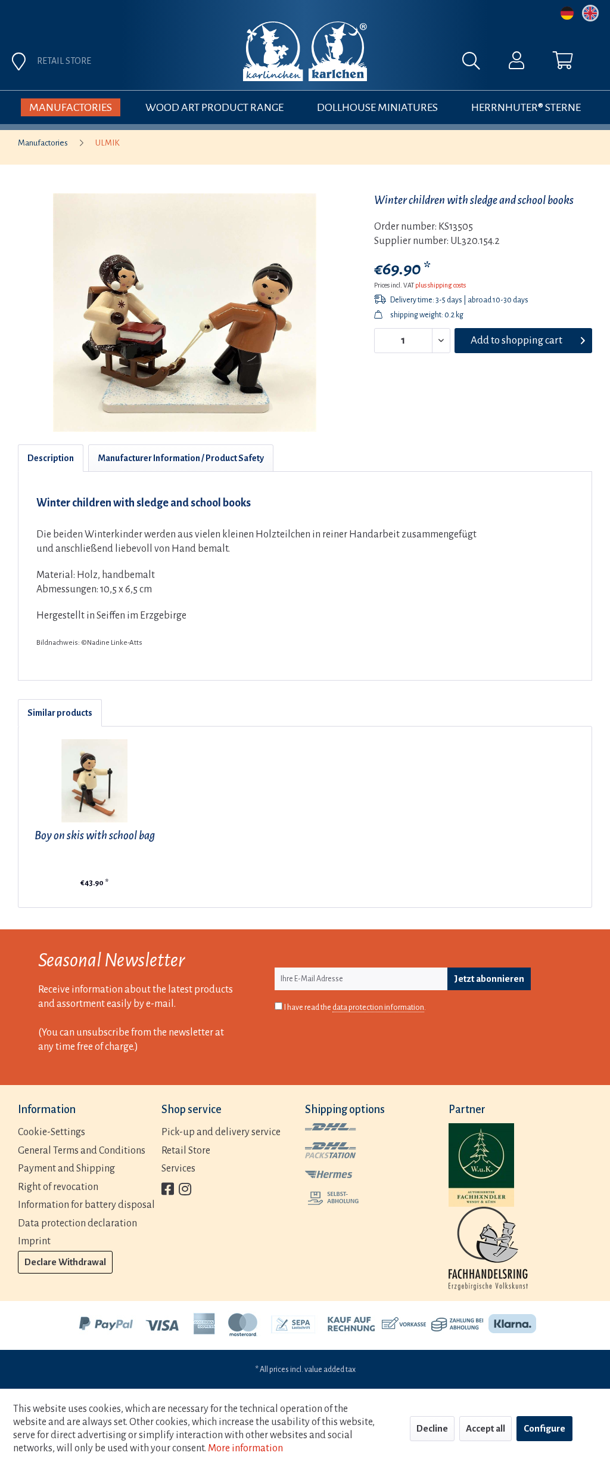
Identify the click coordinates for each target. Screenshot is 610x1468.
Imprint (34, 1241)
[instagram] (185, 1190)
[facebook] (167, 1190)
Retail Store (185, 1150)
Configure (544, 1428)
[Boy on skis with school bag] (94, 781)
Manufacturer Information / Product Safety (181, 458)
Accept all (485, 1428)
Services (178, 1168)
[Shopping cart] (563, 63)
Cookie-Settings (51, 1132)
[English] (590, 13)
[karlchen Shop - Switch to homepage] (305, 51)
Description (50, 458)
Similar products (59, 713)
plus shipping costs (440, 285)
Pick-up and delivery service (221, 1132)
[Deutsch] (567, 13)
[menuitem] (373, 64)
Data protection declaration (77, 1223)
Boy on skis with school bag (95, 835)
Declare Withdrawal (65, 1262)
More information (245, 1448)
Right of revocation (58, 1187)
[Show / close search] (477, 64)
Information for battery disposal (86, 1205)
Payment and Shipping (66, 1168)
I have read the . (355, 1007)
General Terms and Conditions (81, 1150)
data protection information (378, 1007)
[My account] (516, 63)
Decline (432, 1428)
